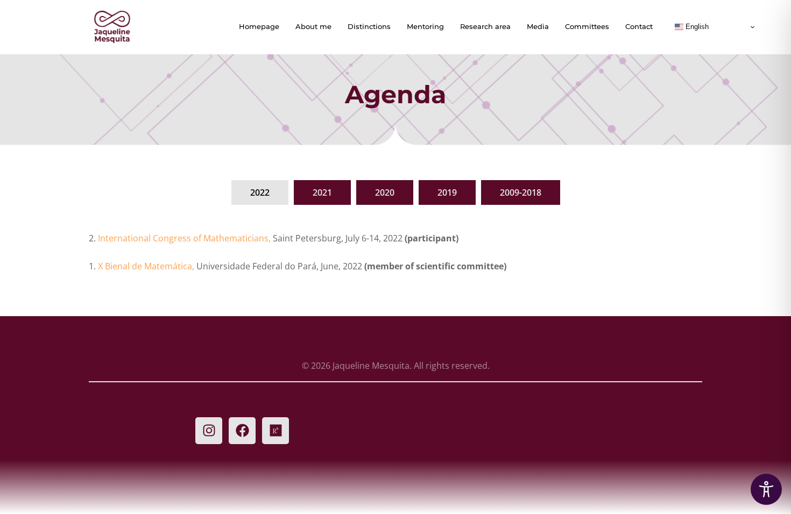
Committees (587, 26)
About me (313, 26)
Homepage (259, 26)
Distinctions (369, 26)
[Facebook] (242, 430)
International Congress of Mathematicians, (185, 238)
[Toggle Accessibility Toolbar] (766, 489)
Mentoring (425, 26)
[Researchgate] (275, 430)
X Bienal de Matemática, (147, 266)
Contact (639, 26)
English (696, 27)
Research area (485, 26)
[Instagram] (208, 430)
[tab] (259, 192)
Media (538, 26)
